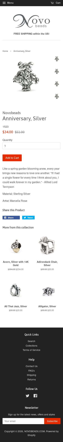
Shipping (31, 375)
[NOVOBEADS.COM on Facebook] (35, 396)
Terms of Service (31, 350)
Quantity (7, 140)
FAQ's (31, 370)
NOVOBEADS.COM (34, 431)
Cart (57, 2)
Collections (31, 345)
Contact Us (31, 366)
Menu (10, 2)
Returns (31, 379)
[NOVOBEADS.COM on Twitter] (27, 396)
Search (31, 341)
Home (5, 50)
